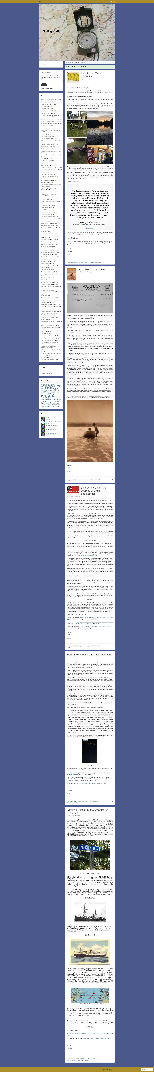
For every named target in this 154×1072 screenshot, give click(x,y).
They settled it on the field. (47, 169)
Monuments (43, 113)
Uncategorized (54, 406)
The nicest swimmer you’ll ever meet (49, 321)
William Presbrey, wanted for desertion (50, 350)
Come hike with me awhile (47, 252)
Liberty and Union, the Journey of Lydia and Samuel (93, 490)
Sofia (58, 404)
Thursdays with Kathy (46, 138)
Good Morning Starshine (46, 216)
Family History (92, 479)
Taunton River (89, 686)
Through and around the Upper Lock (49, 230)
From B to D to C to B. (46, 136)
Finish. (42, 333)
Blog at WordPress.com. (109, 1069)
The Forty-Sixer (44, 126)
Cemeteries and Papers (46, 99)
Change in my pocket (46, 271)
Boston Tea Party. (100, 524)
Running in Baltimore (51, 404)
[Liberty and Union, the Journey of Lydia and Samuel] (73, 489)
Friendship (47, 395)
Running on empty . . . (46, 282)
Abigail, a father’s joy (46, 325)
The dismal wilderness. (46, 149)
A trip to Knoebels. (45, 180)
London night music (45, 317)
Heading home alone (45, 297)
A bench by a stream (46, 223)
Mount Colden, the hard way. (47, 210)
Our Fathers (43, 106)
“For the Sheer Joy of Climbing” (48, 201)
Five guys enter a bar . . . (47, 311)
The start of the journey (46, 359)
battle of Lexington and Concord (90, 555)
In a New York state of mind (47, 286)
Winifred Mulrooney (84, 1060)
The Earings (44, 104)
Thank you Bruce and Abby (47, 340)
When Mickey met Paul (46, 111)
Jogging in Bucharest (46, 304)
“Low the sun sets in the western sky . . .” (50, 194)
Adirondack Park (51, 386)
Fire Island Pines (82, 369)
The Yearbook (44, 102)
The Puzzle (43, 108)
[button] (77, 124)
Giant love (43, 221)
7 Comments (92, 79)
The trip (42, 331)
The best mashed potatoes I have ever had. (51, 184)
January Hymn (44, 269)
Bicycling (56, 388)
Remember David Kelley (46, 257)
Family (76, 262)
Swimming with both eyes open (48, 274)
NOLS (48, 401)
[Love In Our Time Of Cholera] (73, 77)
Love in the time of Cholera (95, 262)
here (101, 169)
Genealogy (86, 262)
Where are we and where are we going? (50, 130)
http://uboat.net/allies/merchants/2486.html (97, 1038)
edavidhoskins (49, 418)
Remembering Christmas (46, 123)
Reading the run (44, 259)
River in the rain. (45, 165)
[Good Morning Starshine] (71, 274)
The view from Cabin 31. (46, 306)
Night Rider (43, 280)
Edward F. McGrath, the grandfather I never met (88, 811)
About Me (43, 371)
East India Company (83, 527)
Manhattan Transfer (45, 225)
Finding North (51, 31)
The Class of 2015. (45, 212)
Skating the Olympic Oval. (47, 219)
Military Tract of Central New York (76, 590)
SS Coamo (69, 480)
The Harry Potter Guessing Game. (49, 188)
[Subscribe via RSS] (114, 2)
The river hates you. (45, 214)
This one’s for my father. (46, 335)
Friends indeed (44, 263)
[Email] (111, 2)
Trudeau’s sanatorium (87, 323)
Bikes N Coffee (45, 390)
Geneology (45, 397)
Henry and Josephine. (46, 192)
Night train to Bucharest (46, 309)
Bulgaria (51, 390)
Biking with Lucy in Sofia (46, 300)
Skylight (43, 158)
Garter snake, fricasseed (46, 250)
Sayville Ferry (105, 369)
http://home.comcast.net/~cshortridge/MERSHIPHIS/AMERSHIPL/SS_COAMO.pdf (90, 1034)
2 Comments (89, 272)
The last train (44, 302)
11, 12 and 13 (44, 205)
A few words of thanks (46, 244)
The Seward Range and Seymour (48, 176)
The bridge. (43, 172)
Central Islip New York (83, 1058)
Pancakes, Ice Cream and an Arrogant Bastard (47, 291)
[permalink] (112, 262)
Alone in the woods (45, 239)
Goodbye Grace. (45, 207)
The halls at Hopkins (45, 144)
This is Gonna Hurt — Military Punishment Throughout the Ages (91, 783)
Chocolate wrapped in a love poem (49, 151)
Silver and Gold (44, 163)
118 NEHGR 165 (97, 780)
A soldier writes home (46, 254)
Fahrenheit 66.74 (45, 284)
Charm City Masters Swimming (50, 391)
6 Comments (77, 657)
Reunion (43, 134)
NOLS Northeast (55, 401)
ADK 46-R (46, 388)
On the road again (45, 261)
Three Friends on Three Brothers (48, 233)
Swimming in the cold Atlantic (48, 338)
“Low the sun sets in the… (53, 422)
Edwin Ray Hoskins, (83, 663)
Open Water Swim (47, 403)
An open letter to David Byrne (48, 353)
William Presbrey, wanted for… (51, 426)
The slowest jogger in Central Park (49, 327)
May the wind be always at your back (49, 294)
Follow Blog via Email (46, 72)
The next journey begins (46, 242)
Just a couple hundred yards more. (49, 155)
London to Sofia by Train (51, 400)
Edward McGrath (97, 324)
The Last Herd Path (45, 128)
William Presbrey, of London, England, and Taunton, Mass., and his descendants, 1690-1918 (90, 627)
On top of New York (45, 228)
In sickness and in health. (47, 146)
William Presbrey (74, 802)
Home (40, 1)
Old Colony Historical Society (83, 770)
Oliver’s (86, 390)
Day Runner (43, 277)
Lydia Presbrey (93, 645)
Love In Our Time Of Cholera (47, 121)
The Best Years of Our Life (47, 167)
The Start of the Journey (46, 373)
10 (41, 237)
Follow (43, 85)
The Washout (44, 160)
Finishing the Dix (45, 174)
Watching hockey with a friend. (48, 140)
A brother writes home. (46, 119)
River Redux (44, 182)
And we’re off (44, 319)
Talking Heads (44, 406)
